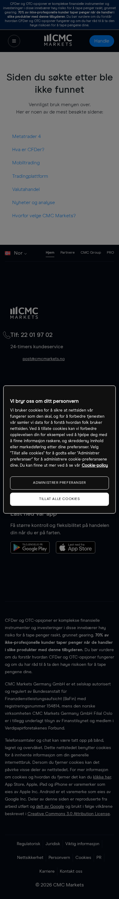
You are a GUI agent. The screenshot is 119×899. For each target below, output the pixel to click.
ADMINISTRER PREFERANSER (59, 483)
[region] (59, 449)
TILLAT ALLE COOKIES (59, 499)
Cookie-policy (95, 466)
